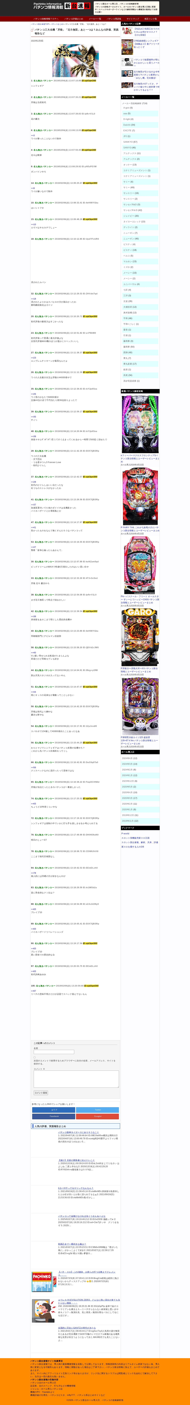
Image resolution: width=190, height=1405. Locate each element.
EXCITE (127, 130)
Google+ (98, 1116)
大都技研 (127, 307)
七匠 (125, 290)
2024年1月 (127, 775)
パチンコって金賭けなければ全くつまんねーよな (82, 1216)
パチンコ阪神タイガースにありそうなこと (78, 1132)
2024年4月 (127, 758)
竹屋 (125, 335)
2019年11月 (128, 821)
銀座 (125, 369)
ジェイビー (128, 216)
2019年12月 (128, 815)
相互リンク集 (151, 19)
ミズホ (126, 267)
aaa (125, 113)
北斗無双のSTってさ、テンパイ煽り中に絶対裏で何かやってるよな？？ (147, 87)
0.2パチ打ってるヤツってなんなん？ (76, 1188)
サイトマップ (133, 19)
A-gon (126, 108)
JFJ (125, 136)
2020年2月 (127, 804)
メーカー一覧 (95, 19)
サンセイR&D (130, 204)
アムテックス (129, 153)
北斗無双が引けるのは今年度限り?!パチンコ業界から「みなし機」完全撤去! (147, 75)
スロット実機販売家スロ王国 (135, 838)
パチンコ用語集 (114, 19)
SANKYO (128, 142)
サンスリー (128, 193)
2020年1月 (127, 809)
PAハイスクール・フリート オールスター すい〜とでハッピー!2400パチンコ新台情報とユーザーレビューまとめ (140, 599)
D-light (126, 119)
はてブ (54, 1110)
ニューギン (128, 233)
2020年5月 (127, 787)
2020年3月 (127, 798)
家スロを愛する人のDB (132, 847)
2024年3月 (127, 764)
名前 (36, 1048)
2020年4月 (127, 792)
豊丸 (125, 358)
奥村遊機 (127, 313)
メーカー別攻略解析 (132, 103)
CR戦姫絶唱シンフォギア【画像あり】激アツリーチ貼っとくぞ (147, 44)
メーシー (127, 273)
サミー (126, 182)
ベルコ (126, 256)
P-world (125, 833)
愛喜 (125, 330)
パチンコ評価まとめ (73, 19)
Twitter (98, 1110)
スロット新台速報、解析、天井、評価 (139, 842)
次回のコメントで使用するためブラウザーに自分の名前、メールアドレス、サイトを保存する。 (75, 1062)
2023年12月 (128, 781)
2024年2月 (127, 770)
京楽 (125, 301)
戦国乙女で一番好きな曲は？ (72, 1244)
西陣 (125, 352)
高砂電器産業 (129, 381)
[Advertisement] (75, 261)
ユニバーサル (129, 284)
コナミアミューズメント (135, 170)
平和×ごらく (129, 324)
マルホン (127, 261)
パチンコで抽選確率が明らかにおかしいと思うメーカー (147, 63)
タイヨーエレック (132, 222)
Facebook (54, 1116)
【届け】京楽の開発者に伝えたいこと (76, 1160)
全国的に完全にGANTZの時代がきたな (77, 1328)
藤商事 (126, 341)
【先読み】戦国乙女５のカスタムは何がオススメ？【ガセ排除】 (147, 32)
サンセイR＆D (130, 210)
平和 (125, 318)
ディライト (128, 227)
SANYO (127, 148)
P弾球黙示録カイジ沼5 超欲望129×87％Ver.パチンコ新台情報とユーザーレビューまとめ (139, 740)
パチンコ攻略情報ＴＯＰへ (46, 19)
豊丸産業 (127, 364)
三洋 (125, 295)
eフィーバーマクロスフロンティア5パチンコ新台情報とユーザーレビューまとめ (140, 458)
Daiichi (127, 125)
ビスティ (127, 244)
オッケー (127, 165)
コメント (39, 1069)
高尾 (125, 375)
